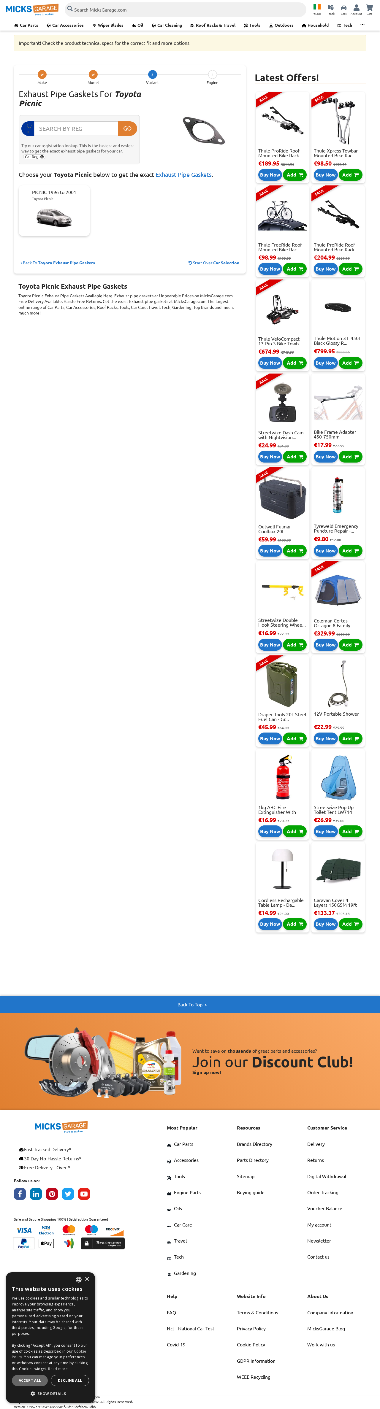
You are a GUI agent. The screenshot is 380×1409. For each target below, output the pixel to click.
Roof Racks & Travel (215, 25)
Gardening (185, 1273)
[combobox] (79, 1280)
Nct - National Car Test (190, 1328)
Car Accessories (68, 25)
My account (319, 1224)
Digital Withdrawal (326, 1176)
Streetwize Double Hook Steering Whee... (282, 622)
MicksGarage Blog (326, 1328)
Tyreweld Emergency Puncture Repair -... (336, 528)
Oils (178, 1208)
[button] (50, 1393)
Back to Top (190, 1004)
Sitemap (245, 1176)
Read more (58, 1368)
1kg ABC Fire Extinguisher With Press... (277, 812)
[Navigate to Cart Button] (369, 7)
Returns (315, 1160)
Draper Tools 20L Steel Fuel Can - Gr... (282, 717)
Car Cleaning (169, 25)
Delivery (316, 1144)
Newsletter (319, 1240)
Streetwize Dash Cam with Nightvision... (281, 435)
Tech (347, 25)
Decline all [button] (70, 1380)
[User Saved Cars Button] (343, 7)
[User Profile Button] (356, 7)
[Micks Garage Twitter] (70, 1195)
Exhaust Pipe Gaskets (184, 174)
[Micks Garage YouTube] (86, 1195)
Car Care (183, 1224)
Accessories (186, 1160)
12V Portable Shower (336, 714)
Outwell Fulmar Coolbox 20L (274, 529)
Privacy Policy (251, 1328)
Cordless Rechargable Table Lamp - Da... (281, 902)
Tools (254, 25)
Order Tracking (322, 1192)
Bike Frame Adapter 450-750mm (335, 434)
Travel (180, 1240)
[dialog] (50, 1337)
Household (318, 25)
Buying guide (251, 1192)
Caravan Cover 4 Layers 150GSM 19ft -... (335, 904)
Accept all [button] (30, 1380)
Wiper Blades (111, 25)
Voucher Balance (324, 1208)
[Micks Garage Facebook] (22, 1195)
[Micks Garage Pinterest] (54, 1195)
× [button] (87, 1279)
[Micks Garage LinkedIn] (38, 1195)
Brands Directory (254, 1144)
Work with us (321, 1344)
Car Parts (29, 25)
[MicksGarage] (32, 9)
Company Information (330, 1312)
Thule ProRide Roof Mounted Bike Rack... (280, 153)
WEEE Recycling (253, 1377)
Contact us (318, 1256)
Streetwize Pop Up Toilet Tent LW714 (334, 810)
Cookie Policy (251, 1344)
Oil (140, 25)
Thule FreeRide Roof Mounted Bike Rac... (280, 247)
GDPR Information (256, 1361)
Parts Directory (253, 1160)
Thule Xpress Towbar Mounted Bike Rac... (336, 153)
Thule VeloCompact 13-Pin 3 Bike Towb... (280, 341)
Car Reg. (32, 157)
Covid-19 (176, 1344)
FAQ (171, 1312)
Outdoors (284, 25)
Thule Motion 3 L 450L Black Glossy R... (337, 341)
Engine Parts (187, 1192)
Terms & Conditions (257, 1312)
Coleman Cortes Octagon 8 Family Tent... (332, 625)
